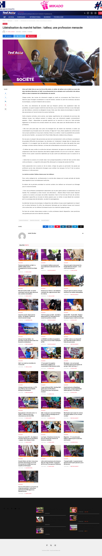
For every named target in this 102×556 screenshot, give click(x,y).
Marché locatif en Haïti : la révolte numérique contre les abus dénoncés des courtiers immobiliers (28, 292)
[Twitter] (5, 97)
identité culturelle (34, 220)
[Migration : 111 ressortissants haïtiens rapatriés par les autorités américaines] (74, 427)
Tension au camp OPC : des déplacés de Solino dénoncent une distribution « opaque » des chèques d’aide (28, 438)
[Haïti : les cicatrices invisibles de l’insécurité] (28, 353)
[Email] (5, 108)
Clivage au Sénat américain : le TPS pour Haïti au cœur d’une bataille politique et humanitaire (27, 389)
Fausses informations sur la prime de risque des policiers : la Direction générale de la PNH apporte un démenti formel (28, 489)
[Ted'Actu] (8, 13)
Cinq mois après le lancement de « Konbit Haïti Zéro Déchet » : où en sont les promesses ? (73, 267)
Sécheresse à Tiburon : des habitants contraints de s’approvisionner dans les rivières (51, 292)
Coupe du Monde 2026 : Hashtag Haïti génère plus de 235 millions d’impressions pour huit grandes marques (51, 389)
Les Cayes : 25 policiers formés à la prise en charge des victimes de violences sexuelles (50, 438)
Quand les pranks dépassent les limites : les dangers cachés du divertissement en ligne (26, 316)
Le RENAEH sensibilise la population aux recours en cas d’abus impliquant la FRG (51, 340)
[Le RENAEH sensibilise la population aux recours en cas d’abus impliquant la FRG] (51, 329)
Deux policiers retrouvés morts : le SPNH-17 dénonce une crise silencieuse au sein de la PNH (27, 414)
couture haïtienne (23, 220)
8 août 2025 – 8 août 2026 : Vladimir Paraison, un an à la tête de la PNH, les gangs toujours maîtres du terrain (74, 316)
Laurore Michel (29, 320)
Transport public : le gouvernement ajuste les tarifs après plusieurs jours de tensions (74, 463)
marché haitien (45, 220)
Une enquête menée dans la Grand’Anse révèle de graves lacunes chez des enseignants (55, 509)
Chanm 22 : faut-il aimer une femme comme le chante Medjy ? (88, 508)
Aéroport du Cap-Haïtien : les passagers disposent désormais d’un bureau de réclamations (28, 340)
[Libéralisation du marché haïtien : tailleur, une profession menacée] (51, 63)
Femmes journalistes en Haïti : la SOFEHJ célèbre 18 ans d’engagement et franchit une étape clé (27, 267)
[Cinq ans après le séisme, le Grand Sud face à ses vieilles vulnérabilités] (74, 280)
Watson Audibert (52, 270)
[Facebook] (5, 93)
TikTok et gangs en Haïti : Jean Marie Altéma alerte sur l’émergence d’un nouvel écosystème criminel (51, 316)
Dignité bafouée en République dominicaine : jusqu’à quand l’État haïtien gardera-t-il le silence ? (73, 389)
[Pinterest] (5, 105)
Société (5, 23)
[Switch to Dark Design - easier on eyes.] (85, 13)
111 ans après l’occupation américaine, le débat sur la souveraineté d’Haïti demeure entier (50, 364)
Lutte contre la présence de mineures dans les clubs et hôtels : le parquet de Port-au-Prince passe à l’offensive (51, 463)
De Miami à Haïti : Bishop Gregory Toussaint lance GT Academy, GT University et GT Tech (87, 517)
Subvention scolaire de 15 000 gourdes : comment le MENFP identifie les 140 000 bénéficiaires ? (55, 530)
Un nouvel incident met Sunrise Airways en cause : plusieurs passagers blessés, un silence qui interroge (89, 527)
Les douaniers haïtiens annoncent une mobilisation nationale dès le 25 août (50, 267)
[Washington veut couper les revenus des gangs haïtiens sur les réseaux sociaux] (74, 403)
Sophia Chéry (28, 296)
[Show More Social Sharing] (38, 36)
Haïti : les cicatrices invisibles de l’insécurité (27, 363)
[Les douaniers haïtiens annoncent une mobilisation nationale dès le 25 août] (51, 255)
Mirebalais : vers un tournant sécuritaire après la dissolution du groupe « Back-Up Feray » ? (73, 364)
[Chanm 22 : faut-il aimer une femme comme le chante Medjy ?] (73, 510)
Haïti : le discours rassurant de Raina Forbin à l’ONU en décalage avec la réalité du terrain (50, 414)
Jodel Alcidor (11, 31)
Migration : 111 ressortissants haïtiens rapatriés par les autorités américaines (73, 438)
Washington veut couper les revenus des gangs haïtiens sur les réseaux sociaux (73, 414)
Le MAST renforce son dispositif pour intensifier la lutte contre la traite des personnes (72, 340)
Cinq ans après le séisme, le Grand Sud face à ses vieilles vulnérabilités (73, 291)
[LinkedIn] (5, 101)
